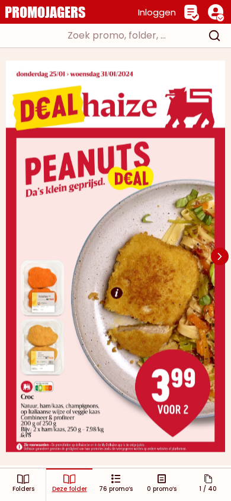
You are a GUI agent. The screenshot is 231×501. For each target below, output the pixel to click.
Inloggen (157, 12)
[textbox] (105, 36)
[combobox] (115, 35)
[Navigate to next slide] (220, 256)
